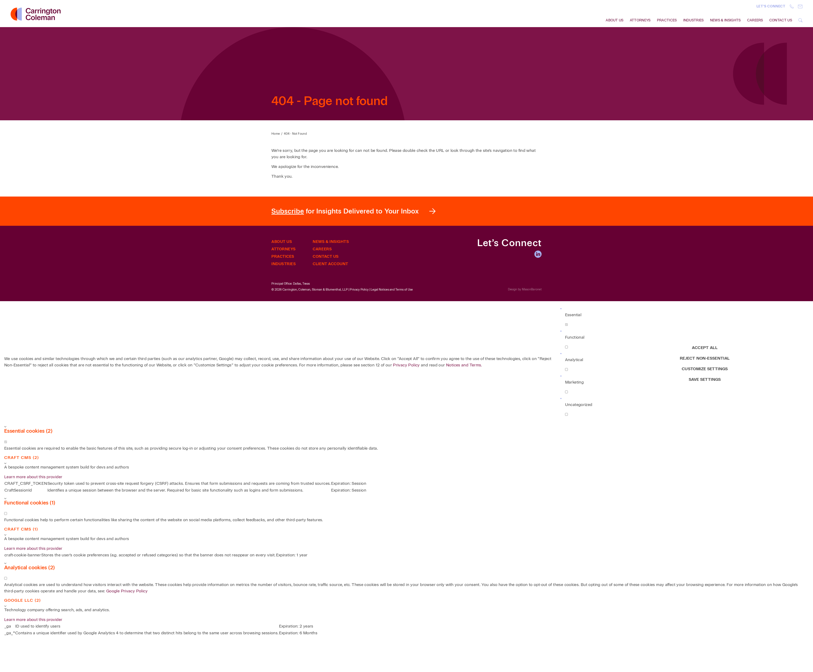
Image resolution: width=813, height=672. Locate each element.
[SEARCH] (800, 20)
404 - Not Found (295, 134)
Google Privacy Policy (127, 591)
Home (275, 134)
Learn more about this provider (33, 476)
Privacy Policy (359, 289)
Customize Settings (705, 368)
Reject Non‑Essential (705, 358)
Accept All (705, 347)
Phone (792, 6)
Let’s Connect (770, 6)
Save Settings (705, 379)
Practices (667, 20)
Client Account (330, 264)
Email (800, 6)
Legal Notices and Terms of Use (392, 289)
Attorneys (640, 20)
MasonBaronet (532, 289)
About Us (281, 241)
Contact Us (780, 20)
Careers (755, 20)
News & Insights (725, 20)
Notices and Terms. (464, 365)
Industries (693, 20)
